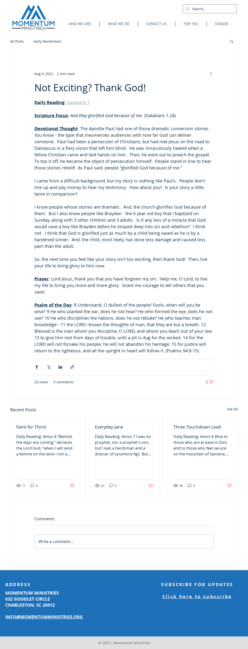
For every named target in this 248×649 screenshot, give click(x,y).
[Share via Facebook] (36, 367)
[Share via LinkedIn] (60, 367)
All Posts (17, 41)
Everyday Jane (109, 427)
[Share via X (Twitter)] (48, 367)
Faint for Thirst (31, 427)
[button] (231, 41)
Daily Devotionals (47, 41)
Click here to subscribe (197, 597)
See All (232, 409)
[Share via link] (72, 367)
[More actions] (211, 73)
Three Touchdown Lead (197, 427)
